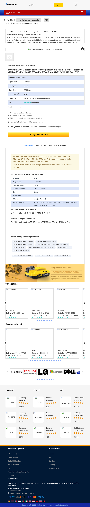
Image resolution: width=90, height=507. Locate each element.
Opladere (11, 475)
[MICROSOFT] (56, 372)
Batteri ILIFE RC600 (19, 247)
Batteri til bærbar (14, 461)
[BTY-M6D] (68, 299)
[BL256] (38, 402)
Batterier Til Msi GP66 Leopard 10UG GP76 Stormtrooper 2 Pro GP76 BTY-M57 (42, 314)
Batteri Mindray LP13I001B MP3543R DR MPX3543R (52, 244)
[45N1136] (38, 432)
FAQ (50, 457)
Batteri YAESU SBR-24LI (62, 255)
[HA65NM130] (66, 403)
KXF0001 (35, 351)
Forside (10, 20)
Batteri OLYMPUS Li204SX (21, 250)
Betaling (52, 461)
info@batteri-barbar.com (20, 127)
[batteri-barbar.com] (11, 4)
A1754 (8, 351)
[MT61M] (66, 417)
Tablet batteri (13, 457)
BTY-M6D (61, 311)
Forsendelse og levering (57, 145)
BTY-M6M (36, 311)
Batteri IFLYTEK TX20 (64, 247)
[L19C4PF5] (38, 417)
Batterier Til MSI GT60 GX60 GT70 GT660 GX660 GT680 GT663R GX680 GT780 (68, 314)
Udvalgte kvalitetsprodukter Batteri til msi (27, 122)
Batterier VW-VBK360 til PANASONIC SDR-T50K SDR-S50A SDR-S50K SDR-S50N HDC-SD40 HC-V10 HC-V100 (67, 354)
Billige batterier (13, 465)
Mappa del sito (15, 491)
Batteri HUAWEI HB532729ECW (23, 241)
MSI (46, 20)
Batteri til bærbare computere (28, 20)
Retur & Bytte (54, 468)
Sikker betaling (40, 145)
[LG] (43, 372)
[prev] (5, 303)
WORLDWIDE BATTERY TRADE (21, 493)
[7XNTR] (66, 432)
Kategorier (14, 13)
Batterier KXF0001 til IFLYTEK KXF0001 (40, 354)
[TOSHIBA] (29, 372)
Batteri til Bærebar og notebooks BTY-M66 (21, 23)
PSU (9, 468)
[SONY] (16, 372)
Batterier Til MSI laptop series (15, 314)
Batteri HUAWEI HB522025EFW (46, 241)
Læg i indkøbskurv (39, 135)
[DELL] (69, 372)
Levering (52, 465)
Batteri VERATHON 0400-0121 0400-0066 (41, 247)
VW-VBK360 (63, 351)
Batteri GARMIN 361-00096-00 (23, 255)
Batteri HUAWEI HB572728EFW (23, 244)
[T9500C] (11, 402)
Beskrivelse (28, 145)
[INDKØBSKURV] (76, 5)
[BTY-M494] (17, 299)
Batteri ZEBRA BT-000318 (43, 255)
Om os (51, 454)
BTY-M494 (10, 311)
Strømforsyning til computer (19, 472)
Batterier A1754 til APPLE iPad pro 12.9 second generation (16, 354)
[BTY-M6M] (42, 299)
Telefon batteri (13, 454)
